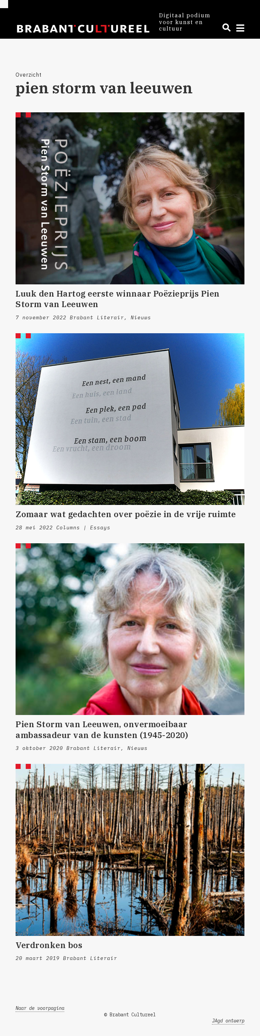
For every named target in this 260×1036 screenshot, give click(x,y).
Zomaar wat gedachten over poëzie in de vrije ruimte (126, 514)
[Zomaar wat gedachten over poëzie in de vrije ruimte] (130, 419)
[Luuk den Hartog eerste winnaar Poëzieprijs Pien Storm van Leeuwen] (130, 198)
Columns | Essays (83, 527)
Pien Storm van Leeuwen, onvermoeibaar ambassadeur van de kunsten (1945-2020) (102, 729)
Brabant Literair (97, 317)
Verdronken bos (49, 945)
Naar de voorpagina (40, 1008)
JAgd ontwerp (228, 1021)
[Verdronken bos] (130, 850)
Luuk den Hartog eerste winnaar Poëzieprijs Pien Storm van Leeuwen (118, 298)
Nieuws (141, 317)
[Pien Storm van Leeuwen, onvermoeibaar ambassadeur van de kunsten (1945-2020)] (130, 629)
